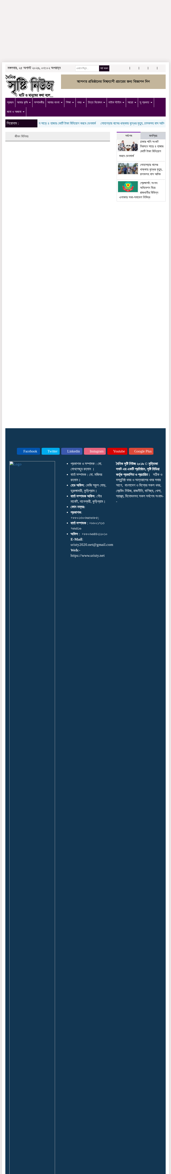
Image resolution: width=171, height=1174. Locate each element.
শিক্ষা (69, 102)
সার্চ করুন (104, 68)
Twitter (52, 451)
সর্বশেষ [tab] (128, 135)
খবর (79, 102)
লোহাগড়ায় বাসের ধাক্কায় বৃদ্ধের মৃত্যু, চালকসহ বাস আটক (126, 123)
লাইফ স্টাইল (115, 102)
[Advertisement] (85, 33)
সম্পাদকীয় (39, 102)
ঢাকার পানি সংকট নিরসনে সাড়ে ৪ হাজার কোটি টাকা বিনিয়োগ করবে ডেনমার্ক (47, 123)
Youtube (118, 451)
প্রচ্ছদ (10, 102)
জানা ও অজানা (14, 111)
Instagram (96, 451)
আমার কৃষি (22, 102)
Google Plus (142, 451)
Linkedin (73, 451)
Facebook (29, 451)
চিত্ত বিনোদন (95, 102)
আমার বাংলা (53, 102)
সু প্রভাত (145, 102)
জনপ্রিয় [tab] (153, 135)
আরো (131, 102)
